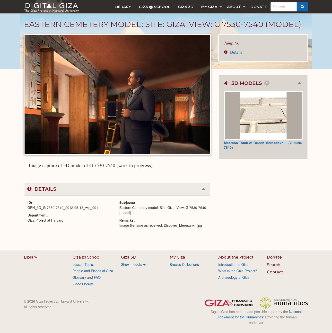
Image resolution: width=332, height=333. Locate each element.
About (234, 6)
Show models (131, 264)
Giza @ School (154, 6)
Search (273, 264)
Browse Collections (184, 264)
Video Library (82, 283)
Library (123, 6)
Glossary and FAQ (86, 277)
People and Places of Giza (92, 270)
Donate (259, 6)
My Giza (209, 6)
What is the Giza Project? (237, 270)
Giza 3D (185, 6)
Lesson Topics (83, 264)
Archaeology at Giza (233, 277)
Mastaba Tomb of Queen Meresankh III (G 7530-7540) (263, 145)
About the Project (235, 257)
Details (235, 52)
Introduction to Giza (233, 264)
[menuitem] (123, 6)
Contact (275, 272)
